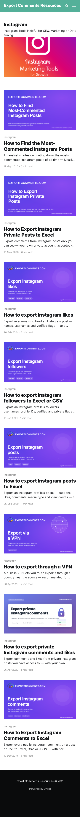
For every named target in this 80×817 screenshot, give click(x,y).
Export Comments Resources (32, 5)
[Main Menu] (74, 6)
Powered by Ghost (40, 788)
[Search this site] (67, 6)
